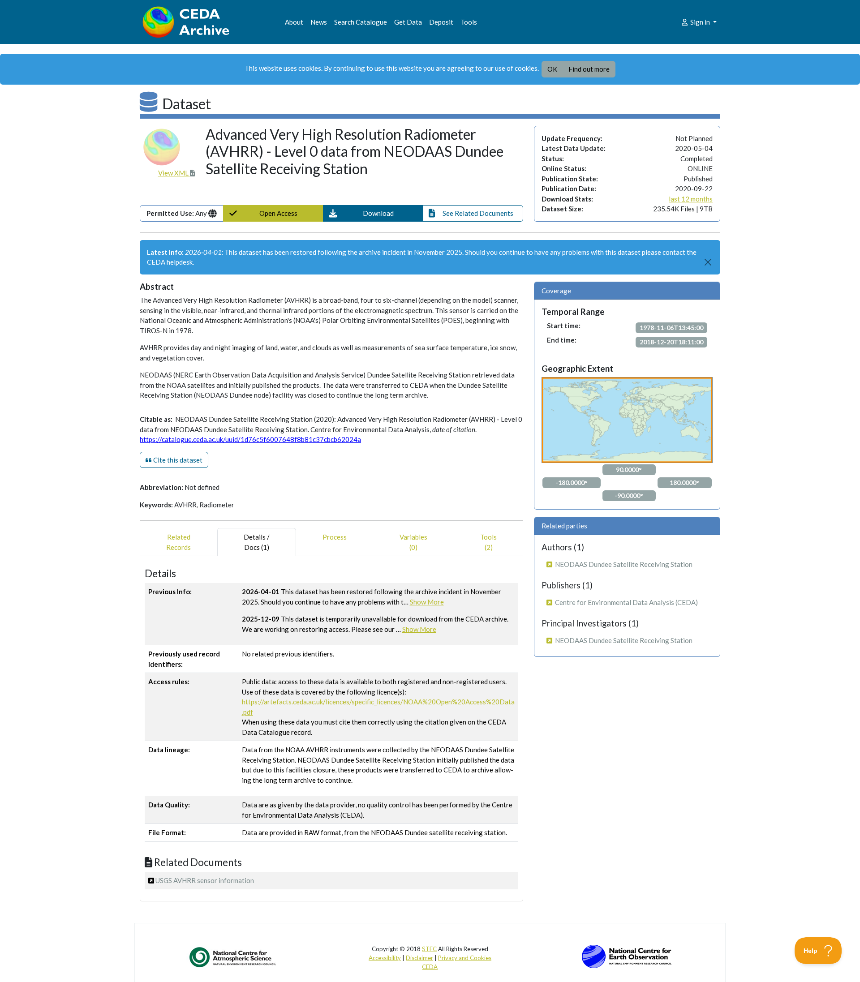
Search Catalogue (360, 22)
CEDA (430, 966)
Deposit (441, 22)
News (318, 22)
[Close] (708, 262)
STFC (429, 948)
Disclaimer (419, 957)
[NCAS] (233, 957)
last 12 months (691, 199)
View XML (174, 173)
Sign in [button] (700, 22)
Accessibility (385, 957)
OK (552, 69)
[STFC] (626, 956)
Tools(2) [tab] (488, 542)
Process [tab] (334, 537)
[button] (373, 213)
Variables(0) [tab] (413, 542)
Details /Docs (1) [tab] (257, 542)
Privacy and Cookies (464, 957)
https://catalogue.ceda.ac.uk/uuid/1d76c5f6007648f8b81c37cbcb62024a (250, 439)
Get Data (408, 22)
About (294, 22)
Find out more (589, 69)
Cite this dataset (177, 460)
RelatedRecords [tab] (178, 542)
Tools (468, 22)
